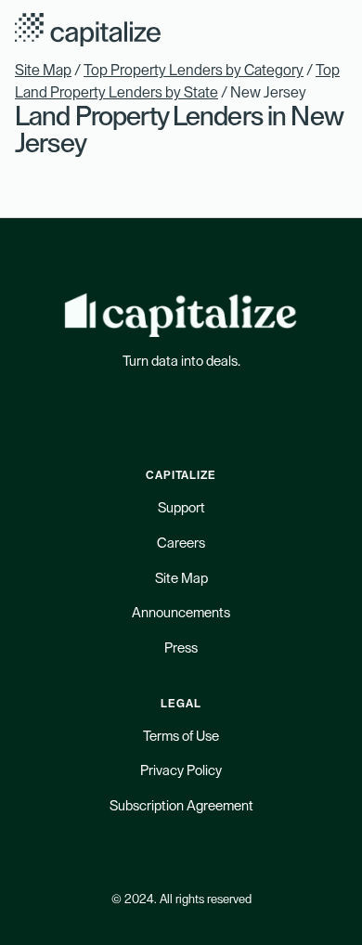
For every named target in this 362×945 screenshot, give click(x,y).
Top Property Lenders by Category (194, 70)
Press (181, 648)
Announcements (181, 613)
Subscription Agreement (181, 806)
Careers (181, 543)
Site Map (43, 70)
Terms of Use (181, 737)
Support (181, 508)
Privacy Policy (181, 771)
